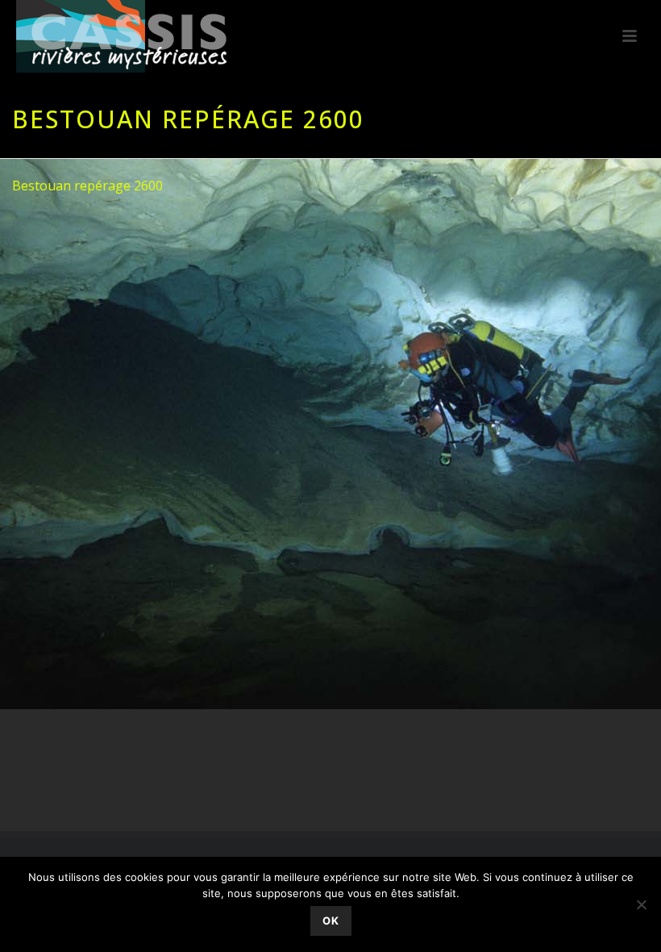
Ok (330, 920)
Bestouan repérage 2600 (87, 185)
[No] (641, 904)
